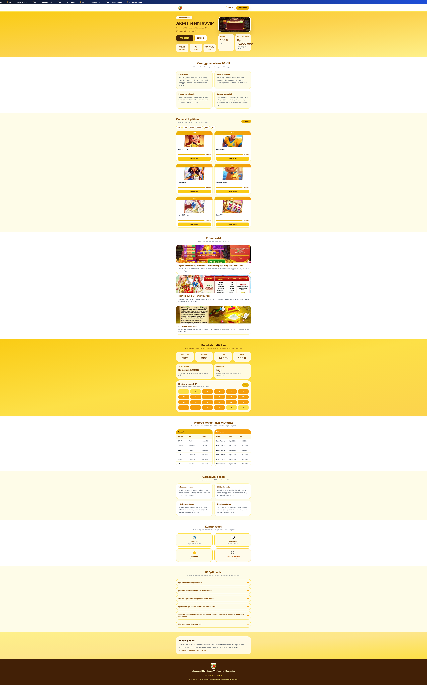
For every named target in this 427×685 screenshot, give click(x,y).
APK (245, 385)
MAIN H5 (231, 8)
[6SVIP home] (180, 8)
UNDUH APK (242, 8)
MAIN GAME (194, 159)
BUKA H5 (246, 121)
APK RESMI (184, 38)
